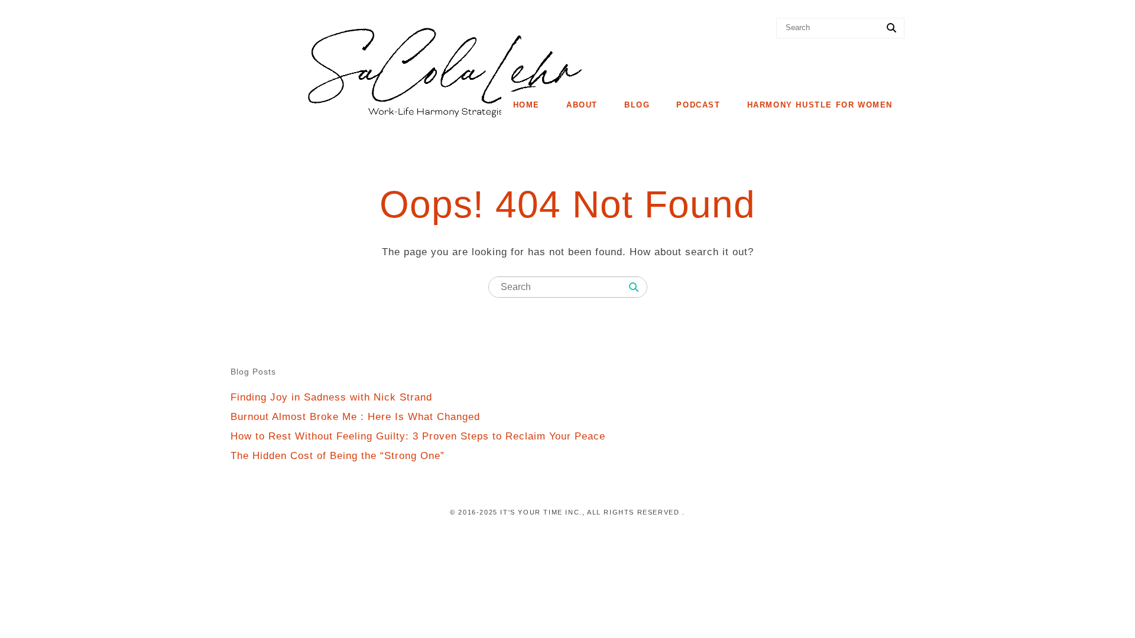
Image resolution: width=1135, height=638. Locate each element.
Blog (637, 104)
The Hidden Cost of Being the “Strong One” (338, 455)
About (582, 104)
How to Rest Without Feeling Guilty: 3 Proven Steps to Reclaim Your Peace (418, 436)
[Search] (891, 28)
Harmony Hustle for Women (820, 104)
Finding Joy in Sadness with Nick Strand (331, 397)
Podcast (698, 104)
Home (526, 104)
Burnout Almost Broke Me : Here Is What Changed (355, 416)
